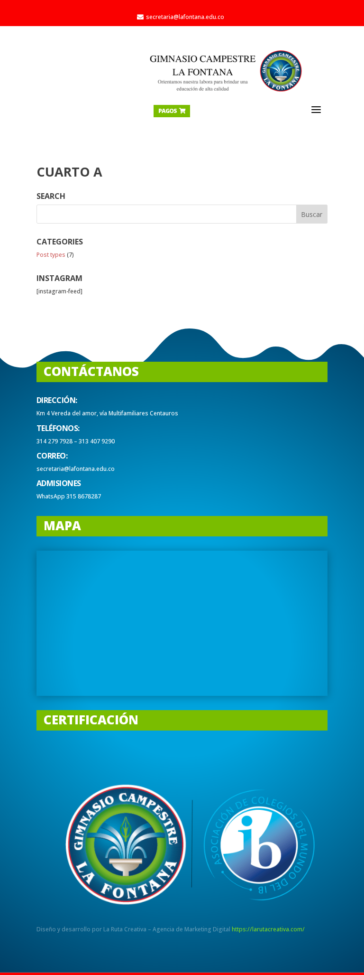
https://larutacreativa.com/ (268, 929)
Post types (50, 255)
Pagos (171, 111)
